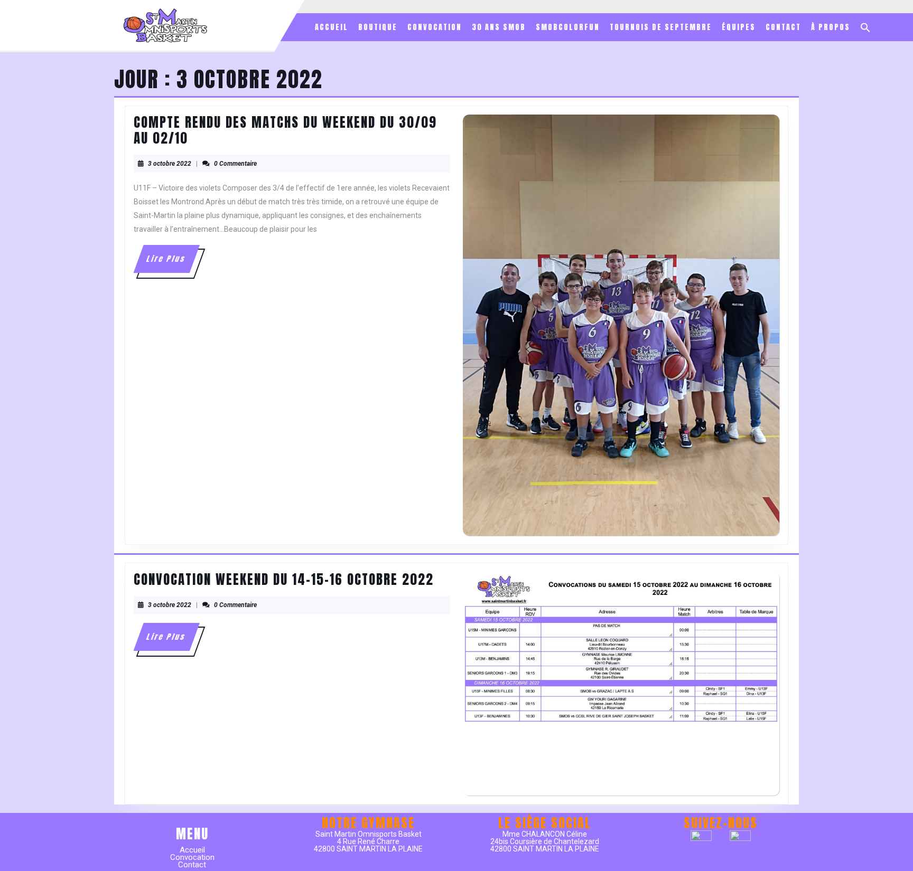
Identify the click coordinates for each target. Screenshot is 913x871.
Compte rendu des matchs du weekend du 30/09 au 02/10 (285, 130)
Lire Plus (172, 263)
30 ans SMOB (499, 27)
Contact (783, 27)
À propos (830, 27)
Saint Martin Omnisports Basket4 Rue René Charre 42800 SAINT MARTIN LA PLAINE (368, 841)
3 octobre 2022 (169, 163)
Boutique (377, 27)
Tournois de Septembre (661, 27)
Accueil (331, 27)
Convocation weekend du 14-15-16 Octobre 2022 (284, 579)
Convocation (434, 27)
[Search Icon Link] (865, 27)
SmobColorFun (568, 27)
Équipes (739, 27)
